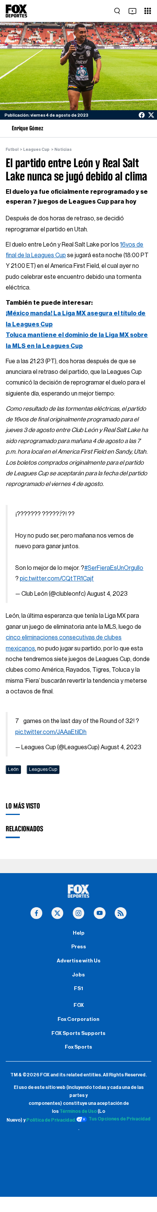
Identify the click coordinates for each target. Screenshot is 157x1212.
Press (78, 946)
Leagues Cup (36, 149)
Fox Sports (78, 1047)
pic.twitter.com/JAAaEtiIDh (51, 732)
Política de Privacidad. (51, 1120)
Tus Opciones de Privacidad (119, 1119)
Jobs (78, 975)
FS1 (78, 988)
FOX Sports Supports (78, 1033)
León (13, 769)
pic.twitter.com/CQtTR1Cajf (57, 579)
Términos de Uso (78, 1111)
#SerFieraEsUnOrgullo (113, 568)
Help (79, 933)
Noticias (63, 149)
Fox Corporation (78, 1019)
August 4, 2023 (107, 594)
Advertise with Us (79, 961)
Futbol (12, 149)
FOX (79, 1005)
